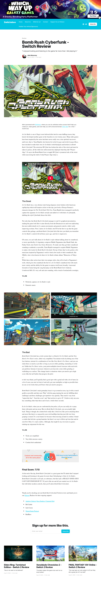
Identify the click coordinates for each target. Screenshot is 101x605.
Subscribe (93, 24)
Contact (45, 22)
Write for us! (37, 22)
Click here (65, 126)
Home (20, 22)
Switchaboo (10, 22)
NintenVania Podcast (32, 511)
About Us (28, 22)
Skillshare (38, 124)
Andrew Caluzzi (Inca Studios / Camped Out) (40, 501)
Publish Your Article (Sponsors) (28, 26)
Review (24, 38)
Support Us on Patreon (57, 22)
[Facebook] (83, 24)
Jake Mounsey (32, 55)
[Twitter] (86, 24)
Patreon (27, 495)
